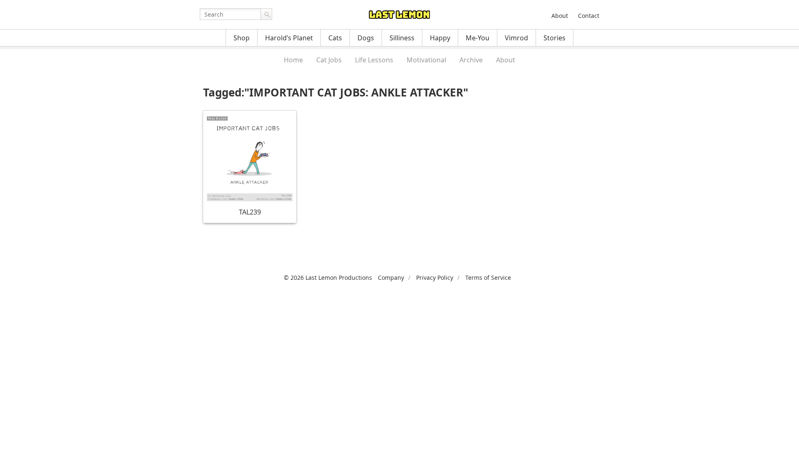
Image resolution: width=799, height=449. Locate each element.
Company (391, 277)
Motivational (426, 59)
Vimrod (516, 37)
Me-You (477, 37)
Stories (554, 37)
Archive (471, 59)
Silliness (402, 37)
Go (266, 14)
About (559, 16)
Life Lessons (374, 59)
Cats (335, 37)
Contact (588, 16)
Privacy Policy (434, 277)
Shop (241, 37)
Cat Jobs (329, 59)
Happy (440, 37)
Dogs (365, 37)
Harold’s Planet (289, 37)
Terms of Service (488, 277)
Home (293, 59)
